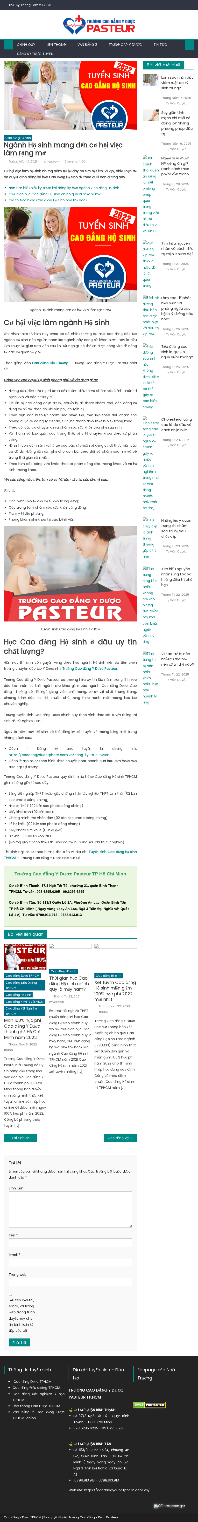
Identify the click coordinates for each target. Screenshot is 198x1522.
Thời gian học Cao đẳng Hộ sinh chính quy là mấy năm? (55, 194)
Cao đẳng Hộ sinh (18, 138)
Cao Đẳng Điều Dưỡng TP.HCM (21, 985)
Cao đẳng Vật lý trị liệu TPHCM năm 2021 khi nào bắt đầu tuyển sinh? (122, 1137)
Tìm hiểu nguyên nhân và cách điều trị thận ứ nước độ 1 (177, 248)
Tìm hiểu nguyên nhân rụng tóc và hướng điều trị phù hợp (176, 576)
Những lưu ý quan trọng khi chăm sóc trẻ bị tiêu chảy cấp (176, 528)
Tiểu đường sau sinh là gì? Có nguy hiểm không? (177, 352)
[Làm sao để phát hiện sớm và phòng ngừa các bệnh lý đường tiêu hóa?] (151, 316)
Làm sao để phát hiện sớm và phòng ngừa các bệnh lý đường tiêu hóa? (177, 308)
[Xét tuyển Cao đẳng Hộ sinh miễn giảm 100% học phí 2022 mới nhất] (115, 957)
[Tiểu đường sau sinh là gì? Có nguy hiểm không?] (151, 376)
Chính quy (26, 44)
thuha (8, 1050)
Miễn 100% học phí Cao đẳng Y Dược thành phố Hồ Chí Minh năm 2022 (22, 1028)
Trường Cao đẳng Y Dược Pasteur (93, 1517)
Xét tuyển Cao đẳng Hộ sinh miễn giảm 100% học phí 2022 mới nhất (115, 991)
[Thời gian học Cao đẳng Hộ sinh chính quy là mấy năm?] (70, 955)
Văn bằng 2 (87, 44)
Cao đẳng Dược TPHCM (32, 1381)
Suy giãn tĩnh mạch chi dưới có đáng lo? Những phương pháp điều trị (177, 123)
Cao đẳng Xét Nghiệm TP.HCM (21, 1011)
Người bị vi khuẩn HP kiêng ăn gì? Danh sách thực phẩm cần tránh (175, 166)
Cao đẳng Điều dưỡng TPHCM (36, 1387)
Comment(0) (74, 161)
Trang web (18, 1274)
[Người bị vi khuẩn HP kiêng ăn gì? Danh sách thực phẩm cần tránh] (151, 194)
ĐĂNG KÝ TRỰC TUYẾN (35, 53)
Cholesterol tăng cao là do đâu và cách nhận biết (176, 424)
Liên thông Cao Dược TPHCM (36, 1406)
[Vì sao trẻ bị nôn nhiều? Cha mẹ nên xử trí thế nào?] (151, 678)
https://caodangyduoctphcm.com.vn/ (117, 1490)
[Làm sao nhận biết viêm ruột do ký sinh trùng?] (151, 80)
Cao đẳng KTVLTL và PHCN (24, 1002)
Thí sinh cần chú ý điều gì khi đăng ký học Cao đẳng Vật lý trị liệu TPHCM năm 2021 (24, 1137)
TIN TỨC (160, 44)
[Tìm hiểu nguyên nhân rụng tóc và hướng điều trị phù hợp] (151, 605)
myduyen (51, 161)
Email (14, 1254)
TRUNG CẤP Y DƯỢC (125, 44)
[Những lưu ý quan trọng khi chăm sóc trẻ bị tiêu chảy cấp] (151, 538)
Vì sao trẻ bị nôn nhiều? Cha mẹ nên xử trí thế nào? (177, 659)
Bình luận (16, 1188)
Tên (13, 1235)
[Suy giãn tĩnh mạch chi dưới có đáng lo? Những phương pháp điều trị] (151, 115)
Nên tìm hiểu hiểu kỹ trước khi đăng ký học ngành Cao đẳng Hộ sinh (64, 187)
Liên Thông (56, 44)
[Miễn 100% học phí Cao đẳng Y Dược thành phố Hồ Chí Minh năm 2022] (25, 957)
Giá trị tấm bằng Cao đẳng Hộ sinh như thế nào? (48, 200)
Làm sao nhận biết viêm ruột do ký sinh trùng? (177, 82)
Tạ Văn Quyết (176, 103)
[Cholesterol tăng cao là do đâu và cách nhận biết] (151, 463)
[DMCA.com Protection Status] (149, 1404)
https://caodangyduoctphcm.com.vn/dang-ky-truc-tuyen (59, 754)
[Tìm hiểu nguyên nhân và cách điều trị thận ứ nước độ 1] (151, 264)
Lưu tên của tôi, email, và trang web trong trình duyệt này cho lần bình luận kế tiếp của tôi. (22, 1315)
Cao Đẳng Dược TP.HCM (22, 976)
